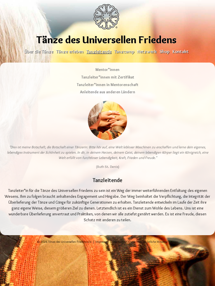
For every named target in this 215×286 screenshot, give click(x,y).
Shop (165, 51)
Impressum (102, 242)
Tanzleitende (98, 51)
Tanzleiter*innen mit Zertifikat (107, 77)
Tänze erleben (69, 51)
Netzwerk (147, 51)
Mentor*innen (107, 69)
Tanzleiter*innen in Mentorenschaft (107, 84)
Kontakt (180, 51)
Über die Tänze (38, 51)
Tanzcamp (124, 51)
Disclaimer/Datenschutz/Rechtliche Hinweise (140, 242)
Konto (174, 242)
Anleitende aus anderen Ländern (107, 91)
